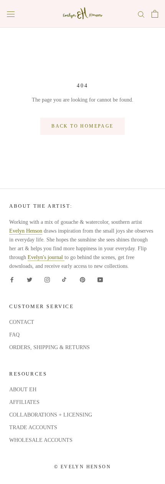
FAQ (14, 335)
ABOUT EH (22, 389)
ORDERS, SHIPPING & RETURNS (49, 347)
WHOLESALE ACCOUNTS (41, 440)
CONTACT (21, 322)
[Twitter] (29, 279)
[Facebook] (12, 279)
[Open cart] (155, 14)
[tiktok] (65, 279)
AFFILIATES (24, 402)
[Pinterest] (82, 279)
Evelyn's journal (46, 257)
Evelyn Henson (25, 231)
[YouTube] (100, 279)
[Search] (141, 14)
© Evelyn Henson (82, 466)
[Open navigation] (11, 14)
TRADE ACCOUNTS (33, 427)
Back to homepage (82, 126)
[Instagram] (47, 279)
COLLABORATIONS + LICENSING (50, 415)
